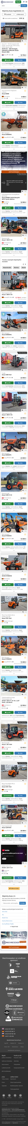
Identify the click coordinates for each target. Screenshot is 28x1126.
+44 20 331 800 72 (10, 1029)
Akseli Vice (5, 918)
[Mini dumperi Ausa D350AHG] (14, 121)
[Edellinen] (2, 32)
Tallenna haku (14, 888)
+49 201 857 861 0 (10, 1031)
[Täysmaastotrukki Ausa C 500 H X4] (14, 281)
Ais (3, 914)
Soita (21, 60)
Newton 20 (13, 1043)
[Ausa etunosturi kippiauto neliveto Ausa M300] (14, 79)
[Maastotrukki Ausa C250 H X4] (14, 482)
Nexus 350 (6, 1046)
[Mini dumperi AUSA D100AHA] (14, 563)
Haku (24, 5)
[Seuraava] (25, 32)
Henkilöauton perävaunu (14, 1050)
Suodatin (8, 14)
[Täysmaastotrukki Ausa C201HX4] (14, 814)
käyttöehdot (15, 1123)
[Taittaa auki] (14, 66)
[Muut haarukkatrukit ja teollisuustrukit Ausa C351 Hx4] (14, 603)
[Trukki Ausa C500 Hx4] (14, 361)
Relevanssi (20, 14)
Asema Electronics (7, 921)
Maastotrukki (7, 267)
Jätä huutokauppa (14, 172)
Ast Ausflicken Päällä (8, 924)
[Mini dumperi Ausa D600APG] (14, 442)
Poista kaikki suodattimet (10, 18)
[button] (26, 1)
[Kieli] (24, 1)
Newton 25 (21, 1043)
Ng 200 (6, 1043)
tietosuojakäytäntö (6, 1123)
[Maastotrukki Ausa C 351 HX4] (14, 731)
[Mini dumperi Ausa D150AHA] (14, 522)
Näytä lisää (14, 926)
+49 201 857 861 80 (10, 1034)
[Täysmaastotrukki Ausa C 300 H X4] (14, 402)
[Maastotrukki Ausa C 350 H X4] (14, 227)
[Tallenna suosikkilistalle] (25, 44)
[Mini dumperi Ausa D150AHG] (14, 646)
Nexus (22, 1046)
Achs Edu (4, 911)
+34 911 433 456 (9, 1036)
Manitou (16, 267)
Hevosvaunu (15, 1046)
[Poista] (19, 5)
